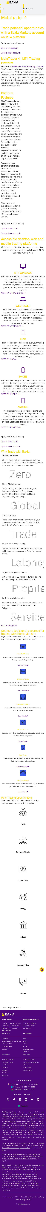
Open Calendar (22, 716)
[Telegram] (38, 1099)
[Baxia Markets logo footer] (8, 1014)
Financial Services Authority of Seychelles (16, 1148)
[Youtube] (32, 1099)
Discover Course (22, 665)
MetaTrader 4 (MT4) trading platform (27, 67)
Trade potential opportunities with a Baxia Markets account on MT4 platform (22, 32)
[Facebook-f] (14, 1099)
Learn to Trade (22, 792)
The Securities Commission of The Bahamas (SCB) (20, 1159)
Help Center (26, 1008)
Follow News (22, 741)
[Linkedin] (26, 1099)
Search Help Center (22, 766)
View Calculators (22, 691)
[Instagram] (20, 1099)
